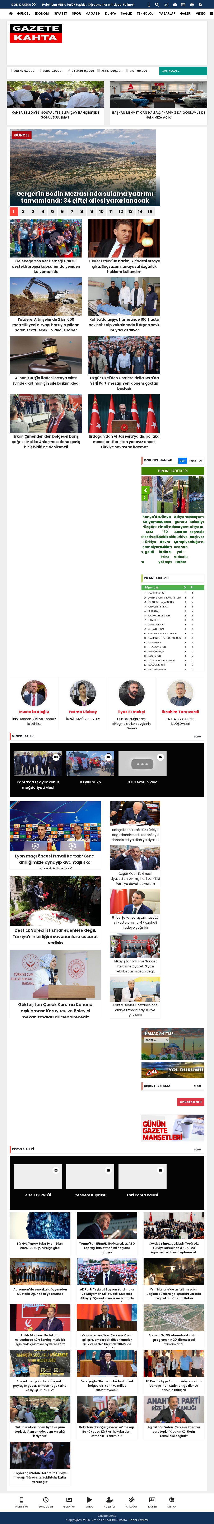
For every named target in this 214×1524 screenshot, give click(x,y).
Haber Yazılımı (138, 1520)
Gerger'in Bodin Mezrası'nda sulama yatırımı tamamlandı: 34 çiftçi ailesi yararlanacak (85, 197)
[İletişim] (166, 4)
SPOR (76, 13)
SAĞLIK (126, 13)
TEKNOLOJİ (145, 13)
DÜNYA (110, 13)
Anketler (131, 1507)
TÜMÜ (197, 736)
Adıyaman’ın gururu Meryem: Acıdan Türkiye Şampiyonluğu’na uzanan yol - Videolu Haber (165, 539)
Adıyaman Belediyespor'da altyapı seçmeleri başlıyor (181, 526)
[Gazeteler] (183, 4)
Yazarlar (109, 1507)
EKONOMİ (42, 13)
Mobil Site (21, 1507)
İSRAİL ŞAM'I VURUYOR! (83, 715)
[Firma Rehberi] (175, 4)
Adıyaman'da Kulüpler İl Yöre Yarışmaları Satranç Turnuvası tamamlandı (197, 531)
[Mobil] (149, 4)
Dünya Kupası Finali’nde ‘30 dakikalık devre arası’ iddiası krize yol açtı (150, 539)
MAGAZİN (93, 13)
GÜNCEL (23, 13)
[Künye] (192, 4)
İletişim (152, 1507)
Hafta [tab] (192, 460)
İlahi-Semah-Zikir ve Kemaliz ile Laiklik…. (34, 717)
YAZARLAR (167, 13)
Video (89, 1507)
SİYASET (60, 13)
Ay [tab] (201, 460)
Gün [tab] (182, 460)
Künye (171, 1507)
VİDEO (201, 13)
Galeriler (69, 1507)
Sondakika (45, 1507)
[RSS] (200, 4)
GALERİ (185, 13)
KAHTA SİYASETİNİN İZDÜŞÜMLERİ (180, 717)
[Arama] (157, 4)
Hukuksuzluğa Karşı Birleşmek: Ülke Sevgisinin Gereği (131, 719)
